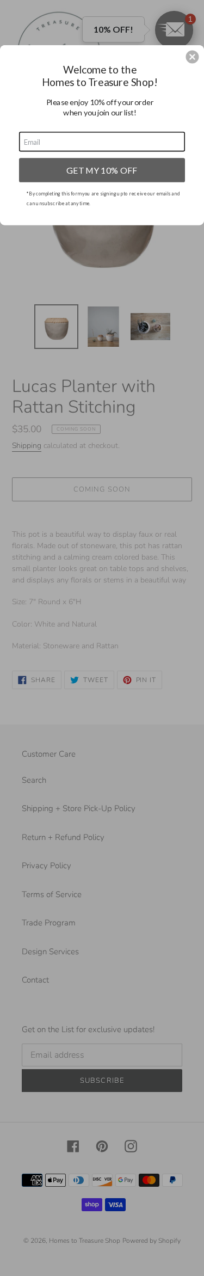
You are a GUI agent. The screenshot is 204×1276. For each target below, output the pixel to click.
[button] (192, 56)
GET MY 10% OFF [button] (101, 169)
